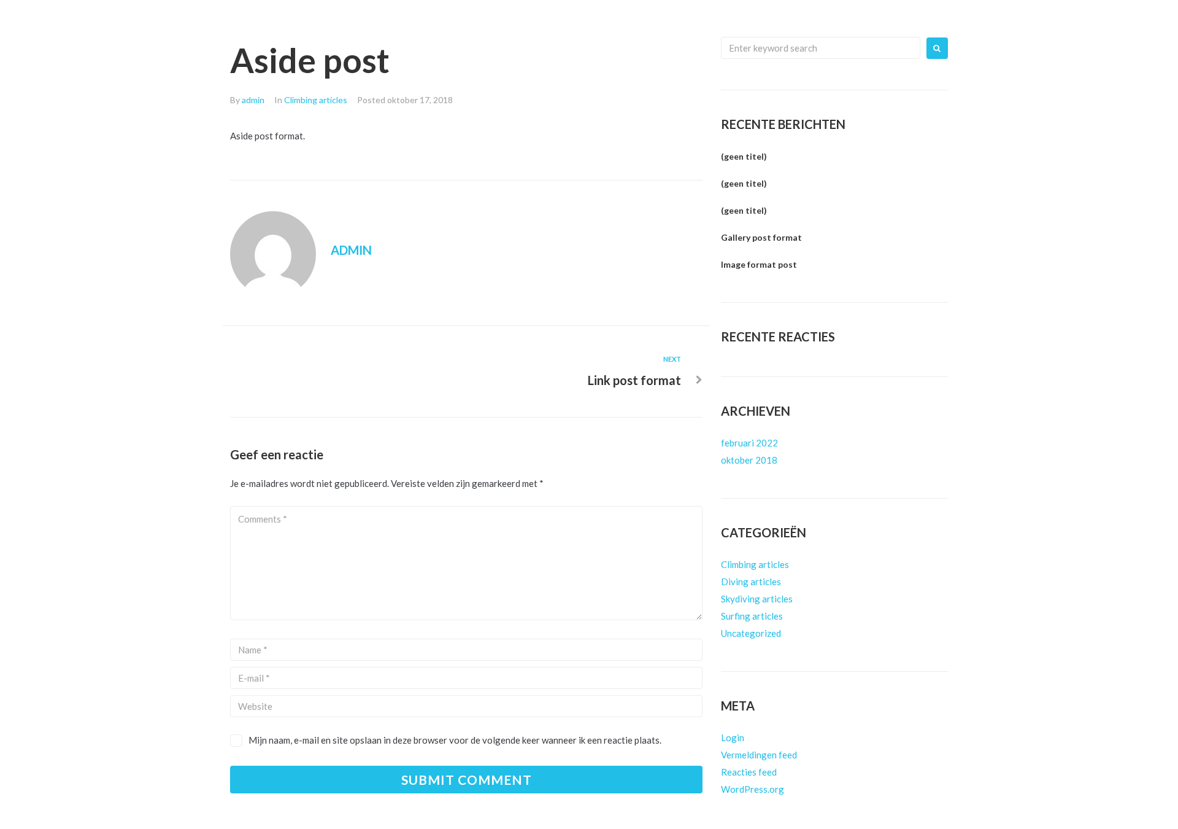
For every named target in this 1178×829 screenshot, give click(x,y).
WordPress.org (752, 789)
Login (732, 737)
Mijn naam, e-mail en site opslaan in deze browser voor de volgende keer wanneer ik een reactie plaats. (454, 739)
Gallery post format (761, 237)
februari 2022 (749, 442)
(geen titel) (744, 156)
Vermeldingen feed (759, 754)
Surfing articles (752, 615)
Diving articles (751, 581)
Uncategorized (751, 633)
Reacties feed (749, 771)
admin (253, 100)
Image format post (759, 264)
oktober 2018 (749, 459)
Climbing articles (315, 100)
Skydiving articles (757, 598)
